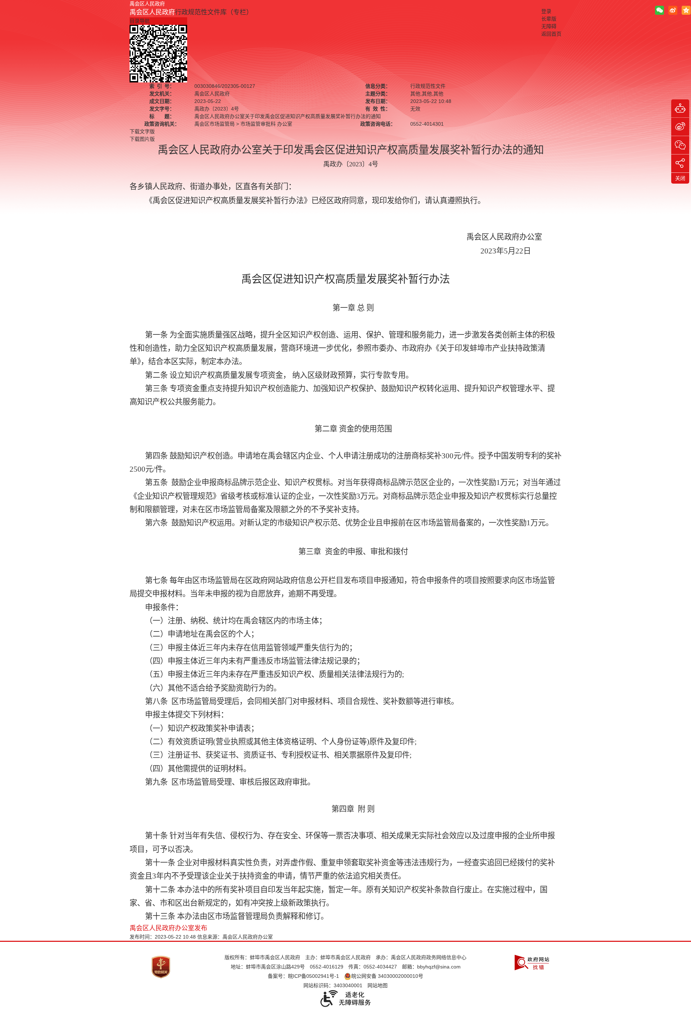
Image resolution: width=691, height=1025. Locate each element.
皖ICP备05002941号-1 (313, 976)
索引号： (162, 86)
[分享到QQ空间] (686, 10)
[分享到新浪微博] (672, 10)
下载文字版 (142, 131)
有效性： (377, 109)
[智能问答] (680, 108)
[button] (548, 19)
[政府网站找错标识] (532, 962)
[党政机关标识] (160, 966)
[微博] (680, 127)
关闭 (680, 178)
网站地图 (377, 985)
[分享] (680, 163)
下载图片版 (142, 139)
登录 (546, 11)
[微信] (680, 145)
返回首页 (551, 34)
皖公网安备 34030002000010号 (387, 976)
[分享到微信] (659, 10)
